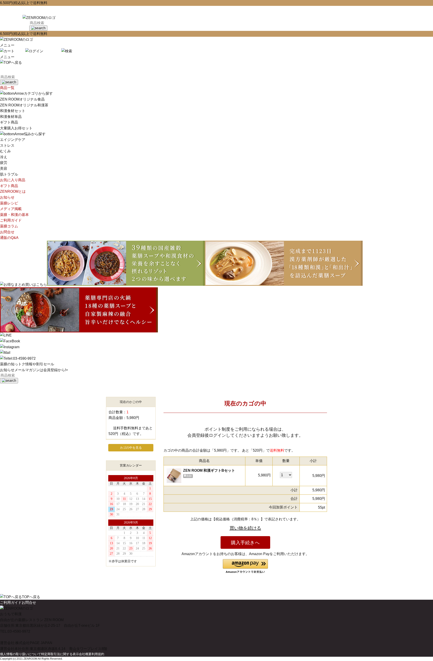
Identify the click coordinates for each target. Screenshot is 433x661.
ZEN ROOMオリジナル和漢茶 (24, 105)
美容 (3, 168)
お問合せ (7, 232)
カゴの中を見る (131, 447)
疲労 (3, 163)
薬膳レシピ (9, 203)
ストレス (7, 145)
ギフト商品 (9, 122)
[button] (245, 566)
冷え (3, 157)
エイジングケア (12, 140)
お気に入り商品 (12, 180)
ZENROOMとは (13, 191)
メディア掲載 (11, 209)
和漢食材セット (12, 111)
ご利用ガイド (11, 220)
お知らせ (7, 197)
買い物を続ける (245, 528)
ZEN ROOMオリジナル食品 (22, 99)
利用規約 (98, 654)
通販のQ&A (9, 238)
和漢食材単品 (11, 117)
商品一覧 (7, 88)
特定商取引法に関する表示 (60, 654)
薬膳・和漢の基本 (14, 215)
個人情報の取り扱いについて (20, 654)
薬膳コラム (9, 226)
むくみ (5, 151)
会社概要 (85, 654)
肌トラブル (9, 174)
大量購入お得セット (16, 128)
